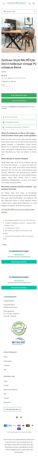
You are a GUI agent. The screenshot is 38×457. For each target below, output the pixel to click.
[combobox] (19, 11)
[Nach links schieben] (15, 56)
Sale (5, 369)
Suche (6, 381)
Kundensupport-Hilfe (16, 432)
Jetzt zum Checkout (19, 100)
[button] (4, 4)
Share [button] (5, 244)
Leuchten (7, 365)
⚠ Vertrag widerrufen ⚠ (12, 409)
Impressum (7, 402)
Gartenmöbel (8, 361)
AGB (5, 394)
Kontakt (6, 385)
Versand (10, 78)
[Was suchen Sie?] (34, 11)
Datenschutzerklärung (10, 389)
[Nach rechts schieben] (23, 56)
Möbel (5, 357)
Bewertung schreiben (19, 262)
